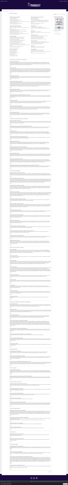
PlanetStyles (10, 483)
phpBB (4, 483)
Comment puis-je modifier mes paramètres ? (15, 26)
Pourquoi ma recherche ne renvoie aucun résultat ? (37, 36)
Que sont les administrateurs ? (35, 17)
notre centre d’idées (13, 453)
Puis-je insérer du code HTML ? (14, 50)
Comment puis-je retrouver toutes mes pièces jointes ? (38, 47)
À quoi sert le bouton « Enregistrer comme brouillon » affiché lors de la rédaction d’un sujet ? (20, 45)
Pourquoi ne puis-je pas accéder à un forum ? (15, 41)
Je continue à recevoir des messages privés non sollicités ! (38, 27)
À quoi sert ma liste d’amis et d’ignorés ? (36, 31)
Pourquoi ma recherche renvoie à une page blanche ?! (37, 37)
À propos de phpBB (46, 447)
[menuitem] (6, 1)
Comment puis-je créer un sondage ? (14, 39)
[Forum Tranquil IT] (34, 4)
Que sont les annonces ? (13, 53)
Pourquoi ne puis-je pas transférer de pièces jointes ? (16, 42)
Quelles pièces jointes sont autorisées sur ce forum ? (37, 46)
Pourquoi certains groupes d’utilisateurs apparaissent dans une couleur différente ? (40, 22)
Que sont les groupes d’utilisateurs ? (35, 19)
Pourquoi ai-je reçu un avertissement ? (14, 43)
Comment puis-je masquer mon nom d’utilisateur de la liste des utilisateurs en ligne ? (20, 28)
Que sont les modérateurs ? (34, 18)
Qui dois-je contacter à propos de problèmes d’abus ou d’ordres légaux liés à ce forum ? (41, 52)
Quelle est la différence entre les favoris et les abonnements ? (39, 41)
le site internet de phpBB (38, 143)
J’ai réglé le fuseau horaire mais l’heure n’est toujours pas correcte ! (18, 29)
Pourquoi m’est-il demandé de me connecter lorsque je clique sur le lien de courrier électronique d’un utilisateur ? (19, 34)
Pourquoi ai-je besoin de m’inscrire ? (14, 17)
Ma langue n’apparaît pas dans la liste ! (14, 30)
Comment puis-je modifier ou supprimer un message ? (16, 37)
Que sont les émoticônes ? (13, 51)
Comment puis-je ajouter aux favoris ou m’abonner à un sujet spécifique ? (40, 42)
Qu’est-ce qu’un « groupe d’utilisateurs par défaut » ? (37, 23)
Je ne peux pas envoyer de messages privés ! (36, 26)
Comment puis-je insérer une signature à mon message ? (17, 38)
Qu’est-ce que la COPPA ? (13, 18)
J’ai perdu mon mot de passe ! (13, 22)
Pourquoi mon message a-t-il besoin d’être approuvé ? (16, 46)
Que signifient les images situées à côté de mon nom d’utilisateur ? (18, 31)
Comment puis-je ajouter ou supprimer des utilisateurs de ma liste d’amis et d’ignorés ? (40, 32)
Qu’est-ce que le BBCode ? (13, 49)
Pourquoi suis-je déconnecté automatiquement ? (16, 23)
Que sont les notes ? (12, 54)
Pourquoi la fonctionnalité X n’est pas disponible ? (37, 50)
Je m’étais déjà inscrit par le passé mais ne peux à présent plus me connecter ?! (20, 21)
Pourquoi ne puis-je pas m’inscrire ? (14, 19)
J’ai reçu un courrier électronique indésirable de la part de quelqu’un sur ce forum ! (40, 28)
